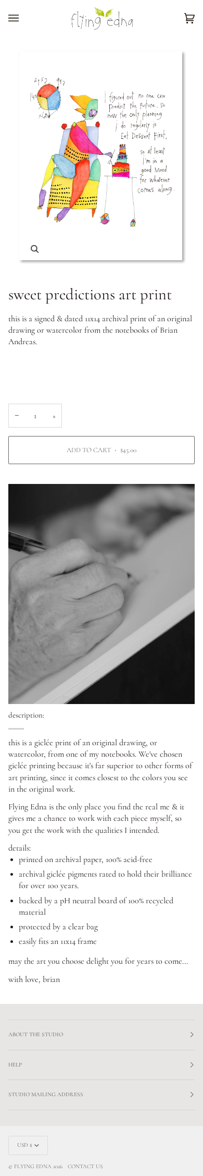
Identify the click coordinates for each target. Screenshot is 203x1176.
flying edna (33, 1166)
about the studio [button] (35, 1034)
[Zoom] (35, 249)
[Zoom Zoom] (101, 156)
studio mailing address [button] (45, 1094)
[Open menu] (24, 18)
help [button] (15, 1064)
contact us (85, 1166)
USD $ (24, 1145)
